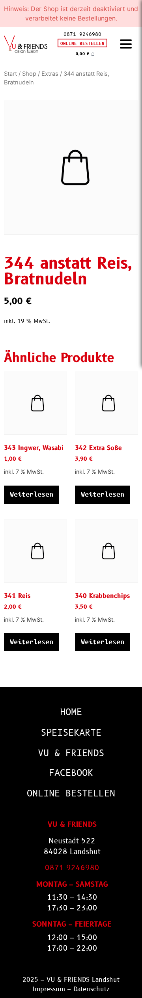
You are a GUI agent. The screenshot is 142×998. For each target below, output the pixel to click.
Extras (49, 73)
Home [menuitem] (71, 712)
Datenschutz (91, 989)
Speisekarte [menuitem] (71, 732)
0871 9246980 (82, 34)
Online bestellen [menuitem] (71, 793)
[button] (126, 44)
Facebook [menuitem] (71, 773)
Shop (29, 73)
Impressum (49, 989)
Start (10, 73)
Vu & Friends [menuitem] (71, 753)
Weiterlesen (31, 494)
